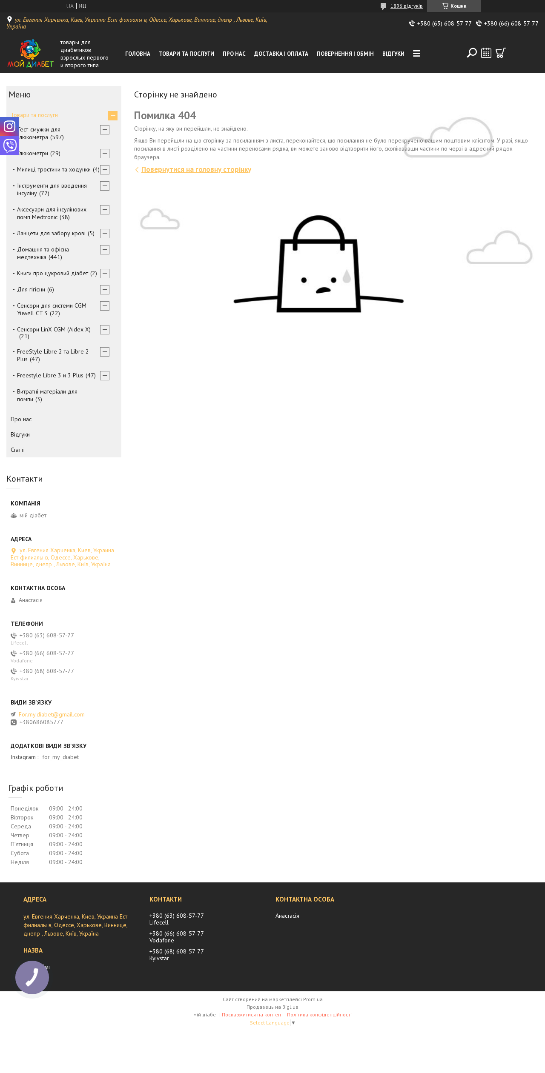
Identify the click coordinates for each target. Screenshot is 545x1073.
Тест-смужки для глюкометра (38, 133)
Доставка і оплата (281, 53)
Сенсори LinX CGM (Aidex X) (54, 329)
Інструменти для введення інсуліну (52, 189)
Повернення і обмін (345, 53)
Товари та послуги (186, 53)
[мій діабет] (31, 53)
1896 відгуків (406, 6)
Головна (137, 53)
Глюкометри (32, 153)
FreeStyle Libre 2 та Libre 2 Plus (53, 355)
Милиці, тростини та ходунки (54, 169)
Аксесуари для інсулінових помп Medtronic (51, 213)
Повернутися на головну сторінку (196, 169)
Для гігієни (31, 289)
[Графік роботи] (486, 53)
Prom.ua (313, 999)
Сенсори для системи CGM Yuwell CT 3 (51, 309)
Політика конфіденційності (319, 1014)
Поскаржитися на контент (252, 1014)
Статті (18, 450)
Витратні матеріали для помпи (47, 395)
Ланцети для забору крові (51, 233)
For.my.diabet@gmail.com (52, 714)
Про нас (234, 53)
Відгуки (393, 53)
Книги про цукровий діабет (52, 273)
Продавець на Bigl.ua (272, 1007)
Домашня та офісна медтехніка (43, 253)
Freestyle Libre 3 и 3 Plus (50, 375)
